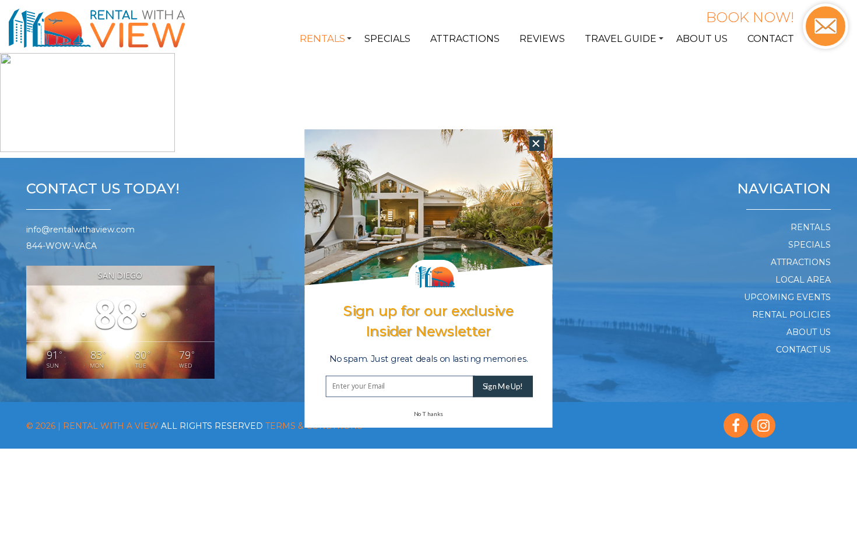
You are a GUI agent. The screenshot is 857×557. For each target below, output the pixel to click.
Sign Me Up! (503, 386)
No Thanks (428, 413)
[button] (429, 358)
